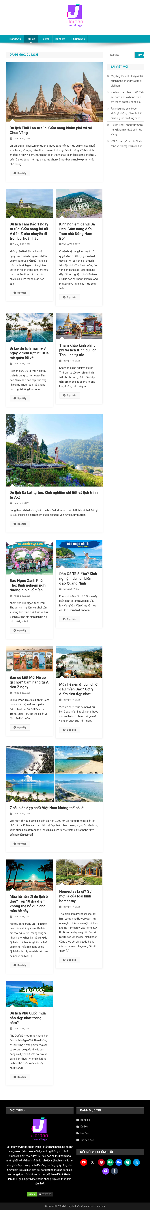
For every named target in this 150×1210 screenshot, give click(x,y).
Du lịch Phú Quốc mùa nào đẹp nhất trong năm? (28, 1018)
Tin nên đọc (78, 38)
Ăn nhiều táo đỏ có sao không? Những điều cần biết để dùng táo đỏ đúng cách (126, 113)
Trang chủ (15, 38)
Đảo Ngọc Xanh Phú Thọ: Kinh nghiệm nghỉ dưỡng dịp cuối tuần (28, 585)
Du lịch (31, 38)
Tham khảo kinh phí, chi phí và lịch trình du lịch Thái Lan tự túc (78, 350)
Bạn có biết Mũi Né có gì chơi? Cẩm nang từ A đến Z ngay (29, 682)
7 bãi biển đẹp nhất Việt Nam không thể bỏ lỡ (47, 808)
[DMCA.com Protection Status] (40, 1194)
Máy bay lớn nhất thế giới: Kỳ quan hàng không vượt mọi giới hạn (127, 81)
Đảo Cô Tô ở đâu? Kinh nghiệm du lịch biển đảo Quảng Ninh (78, 578)
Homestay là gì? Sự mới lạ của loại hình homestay (75, 896)
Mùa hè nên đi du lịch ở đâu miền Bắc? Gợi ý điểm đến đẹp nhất (78, 689)
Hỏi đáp (45, 38)
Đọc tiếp (22, 173)
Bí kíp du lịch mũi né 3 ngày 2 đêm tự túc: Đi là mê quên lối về (29, 353)
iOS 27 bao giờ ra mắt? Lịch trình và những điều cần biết (126, 144)
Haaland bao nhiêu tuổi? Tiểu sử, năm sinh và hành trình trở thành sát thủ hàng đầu (127, 97)
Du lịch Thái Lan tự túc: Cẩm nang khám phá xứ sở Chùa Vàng (127, 129)
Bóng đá (60, 38)
